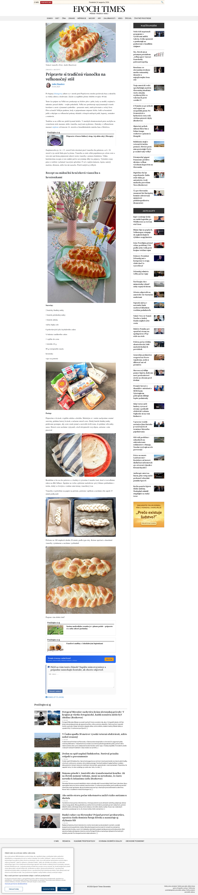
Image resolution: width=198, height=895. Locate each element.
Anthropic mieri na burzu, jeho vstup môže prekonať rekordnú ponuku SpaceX (143, 477)
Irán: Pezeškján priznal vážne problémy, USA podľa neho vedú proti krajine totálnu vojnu (143, 247)
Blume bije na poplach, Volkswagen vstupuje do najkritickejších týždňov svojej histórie (143, 233)
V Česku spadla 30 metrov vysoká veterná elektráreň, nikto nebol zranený (94, 735)
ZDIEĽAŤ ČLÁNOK (55, 697)
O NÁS (36, 2)
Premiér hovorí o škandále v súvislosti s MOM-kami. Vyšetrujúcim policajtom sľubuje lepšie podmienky (142, 392)
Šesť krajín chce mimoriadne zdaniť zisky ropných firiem (142, 284)
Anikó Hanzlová (58, 84)
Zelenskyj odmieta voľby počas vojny (141, 272)
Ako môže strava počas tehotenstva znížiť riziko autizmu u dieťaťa (94, 797)
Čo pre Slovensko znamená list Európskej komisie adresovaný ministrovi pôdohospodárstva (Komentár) (143, 197)
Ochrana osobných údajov (110, 841)
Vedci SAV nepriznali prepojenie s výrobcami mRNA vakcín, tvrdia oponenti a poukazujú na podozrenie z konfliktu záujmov (143, 39)
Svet (57, 18)
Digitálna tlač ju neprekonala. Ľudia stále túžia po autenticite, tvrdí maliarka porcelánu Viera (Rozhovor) (141, 179)
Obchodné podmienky (135, 841)
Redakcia (66, 841)
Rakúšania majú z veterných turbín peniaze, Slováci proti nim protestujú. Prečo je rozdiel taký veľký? (142, 147)
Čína (64, 18)
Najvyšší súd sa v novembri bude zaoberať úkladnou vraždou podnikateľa (142, 306)
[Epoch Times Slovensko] (99, 14)
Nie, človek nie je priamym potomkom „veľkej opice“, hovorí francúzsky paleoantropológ (142, 57)
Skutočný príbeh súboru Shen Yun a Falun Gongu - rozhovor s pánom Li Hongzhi (142, 131)
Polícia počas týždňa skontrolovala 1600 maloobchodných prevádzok (142, 346)
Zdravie (71, 18)
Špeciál (128, 18)
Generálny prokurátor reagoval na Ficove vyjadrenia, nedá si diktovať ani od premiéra (142, 360)
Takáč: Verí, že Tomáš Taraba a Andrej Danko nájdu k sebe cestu (142, 319)
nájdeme (55, 127)
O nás (56, 841)
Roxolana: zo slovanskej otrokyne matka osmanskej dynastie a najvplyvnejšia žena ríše (141, 73)
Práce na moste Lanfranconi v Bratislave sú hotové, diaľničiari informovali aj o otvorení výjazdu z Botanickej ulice (142, 461)
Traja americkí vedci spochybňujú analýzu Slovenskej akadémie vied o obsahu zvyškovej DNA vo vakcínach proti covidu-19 (142, 92)
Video (120, 18)
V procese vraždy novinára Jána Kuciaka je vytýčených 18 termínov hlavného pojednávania (142, 427)
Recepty (57, 70)
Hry (99, 18)
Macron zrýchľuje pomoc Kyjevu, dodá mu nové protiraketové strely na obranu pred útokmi (143, 375)
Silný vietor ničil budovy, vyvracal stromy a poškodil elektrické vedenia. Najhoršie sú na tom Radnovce (141, 410)
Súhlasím (64, 889)
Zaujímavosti (109, 18)
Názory (92, 18)
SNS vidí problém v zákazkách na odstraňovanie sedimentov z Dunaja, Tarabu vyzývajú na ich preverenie (143, 443)
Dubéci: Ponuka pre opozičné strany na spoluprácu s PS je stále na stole (141, 332)
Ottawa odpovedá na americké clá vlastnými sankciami (143, 294)
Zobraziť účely (14, 889)
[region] (38, 870)
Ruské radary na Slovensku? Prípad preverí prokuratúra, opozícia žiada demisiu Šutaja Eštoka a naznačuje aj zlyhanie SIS (93, 817)
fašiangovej (58, 93)
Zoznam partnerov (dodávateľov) (16, 884)
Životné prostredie (142, 18)
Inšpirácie (81, 18)
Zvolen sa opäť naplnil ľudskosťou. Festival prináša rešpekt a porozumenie (90, 755)
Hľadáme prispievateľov (84, 841)
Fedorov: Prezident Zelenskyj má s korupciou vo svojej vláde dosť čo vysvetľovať (141, 261)
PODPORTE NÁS (46, 2)
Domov (50, 18)
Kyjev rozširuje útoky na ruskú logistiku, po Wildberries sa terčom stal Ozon (142, 220)
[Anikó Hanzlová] (48, 85)
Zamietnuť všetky (48, 889)
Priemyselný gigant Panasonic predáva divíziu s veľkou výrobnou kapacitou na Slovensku (143, 162)
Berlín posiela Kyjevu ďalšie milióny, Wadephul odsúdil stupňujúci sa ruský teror (142, 491)
